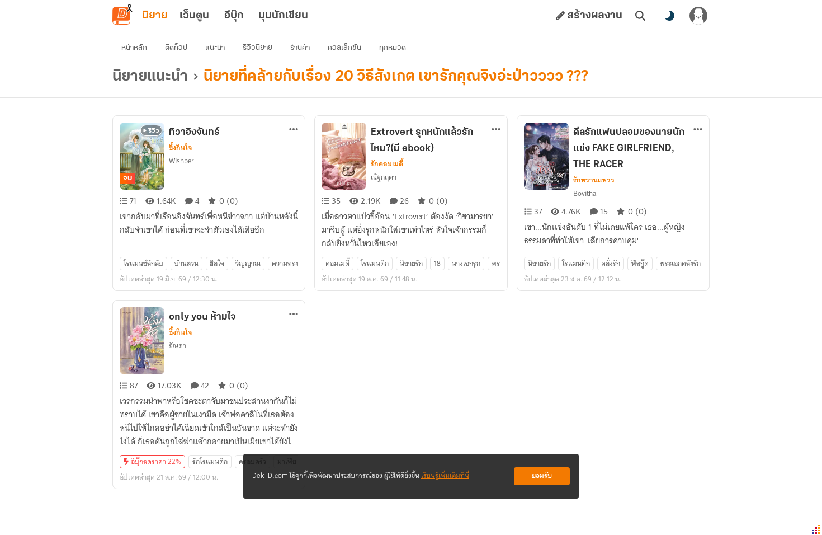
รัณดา (177, 345)
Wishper (181, 160)
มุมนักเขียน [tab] (283, 15)
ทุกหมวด (392, 48)
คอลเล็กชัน (344, 48)
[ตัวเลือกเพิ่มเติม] (293, 129)
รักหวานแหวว (594, 180)
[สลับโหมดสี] (669, 15)
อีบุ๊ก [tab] (234, 15)
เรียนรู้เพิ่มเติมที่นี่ (445, 476)
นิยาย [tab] (155, 15)
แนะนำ (215, 48)
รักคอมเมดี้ (387, 163)
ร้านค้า (300, 48)
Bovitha (584, 193)
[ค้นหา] (640, 15)
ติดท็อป (176, 48)
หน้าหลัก (134, 48)
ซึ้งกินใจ (180, 147)
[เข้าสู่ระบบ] (698, 15)
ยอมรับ (542, 476)
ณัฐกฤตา (383, 177)
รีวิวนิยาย (257, 48)
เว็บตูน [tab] (194, 15)
